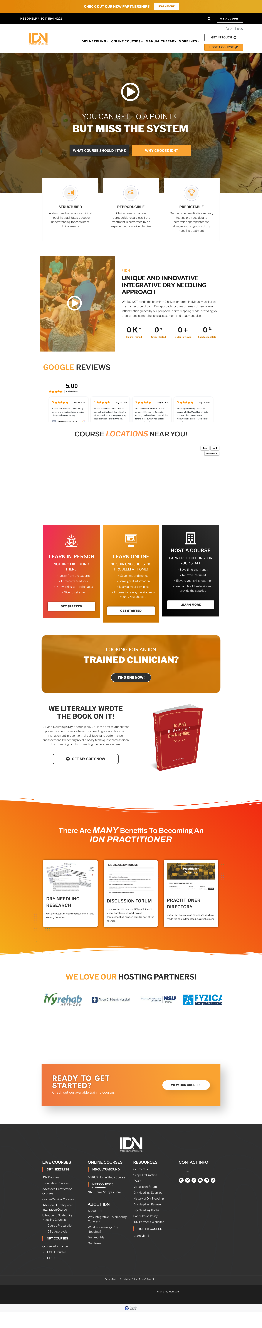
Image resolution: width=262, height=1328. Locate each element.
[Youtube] (200, 1180)
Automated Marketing (168, 1291)
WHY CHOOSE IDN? (161, 150)
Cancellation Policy (128, 1279)
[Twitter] (187, 1180)
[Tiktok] (213, 1180)
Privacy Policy (111, 1279)
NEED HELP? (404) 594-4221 (41, 18)
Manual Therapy (161, 41)
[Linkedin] (206, 1180)
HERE (187, 1171)
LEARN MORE (190, 604)
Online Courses (126, 41)
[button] (209, 19)
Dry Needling (94, 41)
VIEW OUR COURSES (186, 1085)
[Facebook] (181, 1180)
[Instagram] (193, 1180)
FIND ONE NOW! (131, 677)
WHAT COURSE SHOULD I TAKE (99, 150)
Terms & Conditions (148, 1279)
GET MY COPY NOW (88, 759)
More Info (188, 41)
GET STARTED (71, 606)
